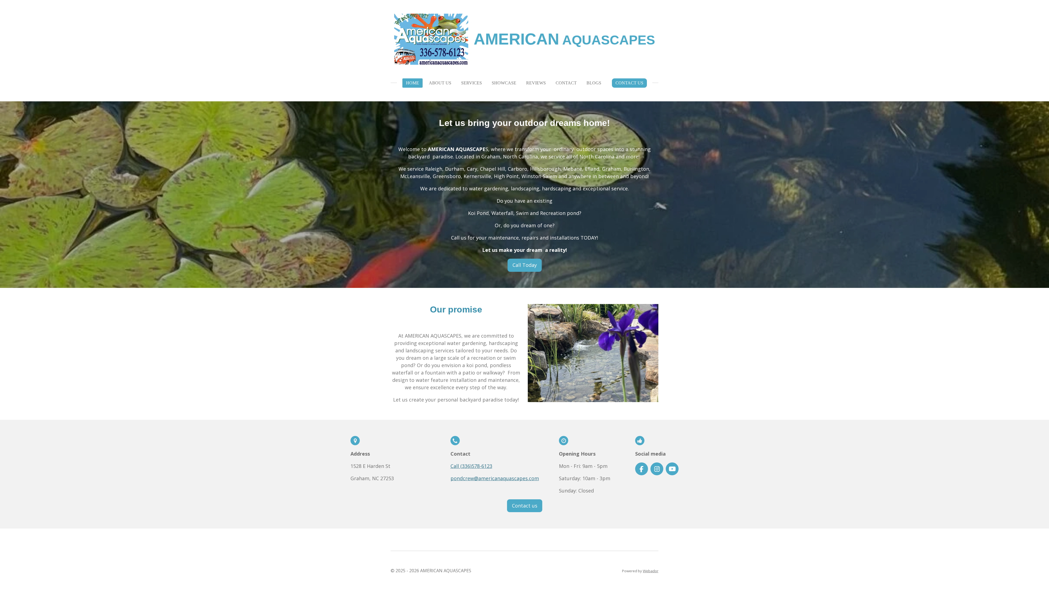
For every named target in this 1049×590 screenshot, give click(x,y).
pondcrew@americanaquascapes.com (494, 478)
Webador (650, 570)
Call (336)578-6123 (471, 466)
